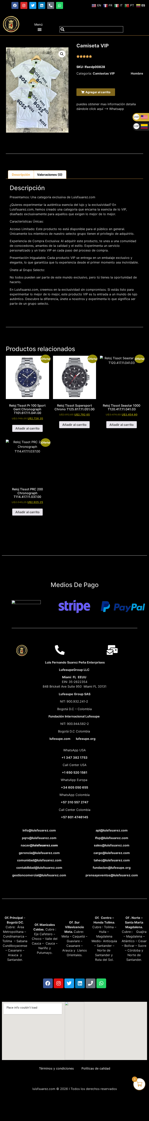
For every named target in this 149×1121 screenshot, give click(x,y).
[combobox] (91, 29)
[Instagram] (23, 5)
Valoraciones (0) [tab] (49, 175)
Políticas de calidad (95, 1068)
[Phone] (90, 983)
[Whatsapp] (59, 5)
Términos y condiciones (56, 1068)
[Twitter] (32, 5)
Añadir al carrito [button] (27, 428)
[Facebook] (14, 5)
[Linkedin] (41, 5)
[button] (39, 29)
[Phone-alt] (50, 5)
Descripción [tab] (21, 175)
